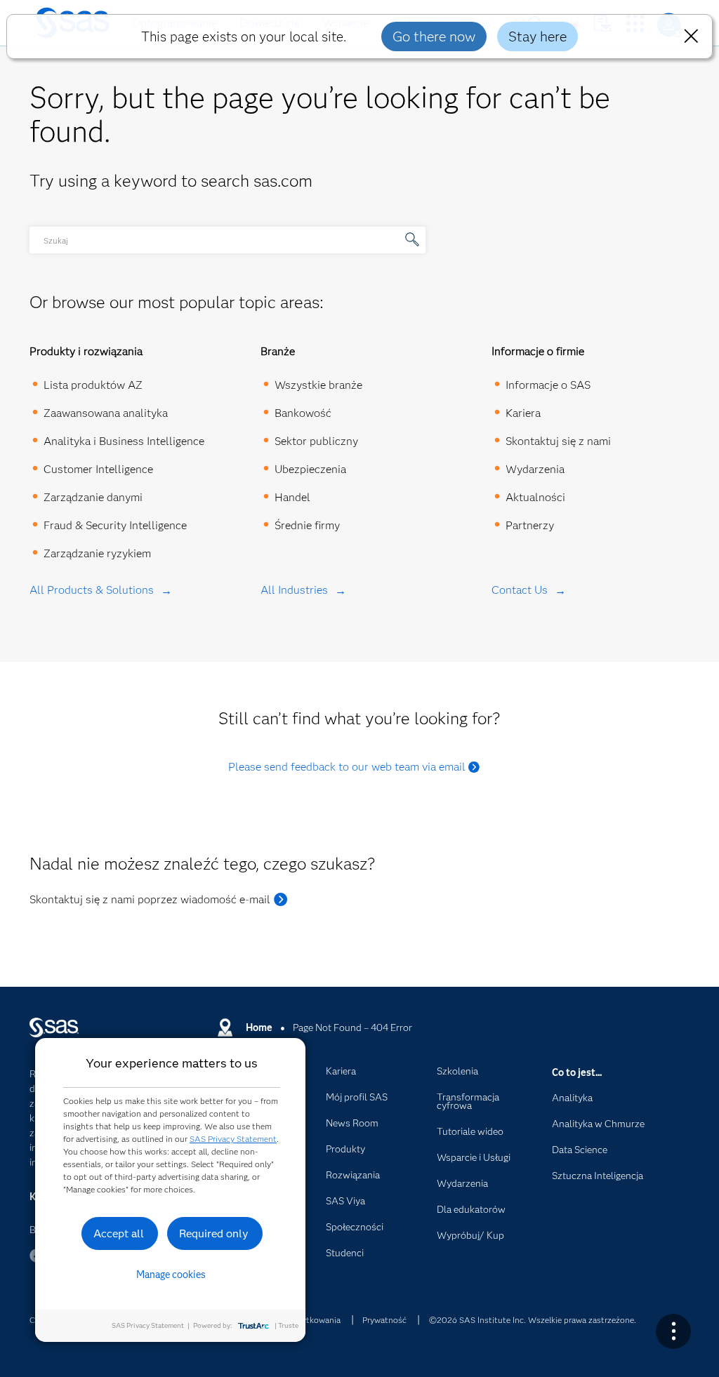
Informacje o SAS (548, 385)
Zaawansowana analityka (106, 413)
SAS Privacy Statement (233, 1138)
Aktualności (535, 497)
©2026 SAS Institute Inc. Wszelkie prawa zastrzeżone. (532, 1320)
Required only (214, 1233)
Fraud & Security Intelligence (115, 525)
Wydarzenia (535, 469)
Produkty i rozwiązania (86, 351)
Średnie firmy (307, 525)
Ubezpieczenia (310, 469)
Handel (292, 497)
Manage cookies (171, 1274)
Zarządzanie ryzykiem (97, 553)
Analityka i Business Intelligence (124, 441)
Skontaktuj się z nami (558, 441)
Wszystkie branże (318, 385)
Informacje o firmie (538, 351)
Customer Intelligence (98, 469)
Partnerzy (530, 525)
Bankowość (303, 413)
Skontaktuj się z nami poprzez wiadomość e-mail (149, 899)
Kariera (523, 413)
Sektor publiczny (316, 441)
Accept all (118, 1233)
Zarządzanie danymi (93, 497)
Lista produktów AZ (93, 385)
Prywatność (384, 1320)
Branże (277, 351)
